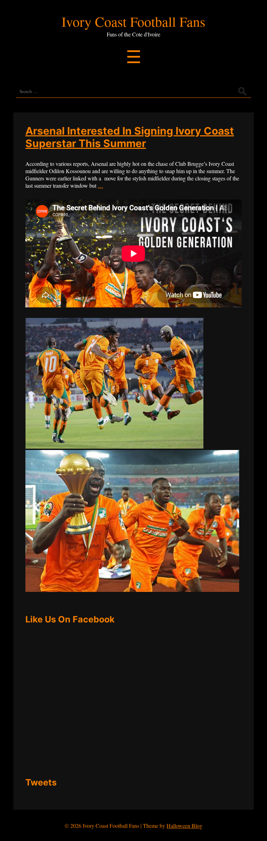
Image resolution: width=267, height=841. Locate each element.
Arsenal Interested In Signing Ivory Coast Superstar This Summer (129, 137)
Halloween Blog (184, 825)
